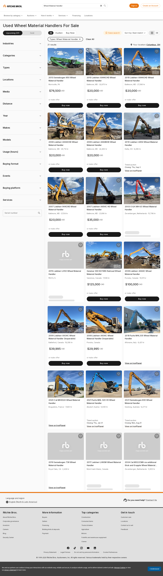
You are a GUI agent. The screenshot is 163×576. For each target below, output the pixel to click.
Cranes (84, 542)
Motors (84, 534)
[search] (39, 213)
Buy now (66, 105)
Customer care (126, 517)
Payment (45, 534)
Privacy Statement (50, 552)
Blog (4, 534)
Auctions (30, 16)
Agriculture (85, 529)
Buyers (44, 517)
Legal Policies (65, 552)
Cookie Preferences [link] (110, 552)
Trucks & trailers (87, 525)
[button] (112, 33)
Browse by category (12, 16)
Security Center (8, 538)
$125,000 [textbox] (93, 284)
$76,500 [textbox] (55, 90)
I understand (154, 569)
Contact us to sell (127, 525)
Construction (86, 517)
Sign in (134, 6)
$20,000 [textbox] (93, 90)
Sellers (44, 521)
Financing (76, 16)
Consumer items (87, 521)
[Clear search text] (101, 5)
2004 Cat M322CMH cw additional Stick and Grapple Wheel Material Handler (140, 465)
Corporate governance (11, 521)
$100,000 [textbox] (131, 284)
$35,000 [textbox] (93, 219)
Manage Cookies (120, 567)
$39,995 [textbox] (55, 348)
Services (62, 16)
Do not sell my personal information (86, 552)
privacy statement (10, 570)
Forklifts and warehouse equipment (94, 538)
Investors (6, 525)
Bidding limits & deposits (51, 529)
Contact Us (151, 500)
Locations (88, 16)
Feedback (124, 529)
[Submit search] (104, 5)
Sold (32, 33)
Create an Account (150, 6)
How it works (46, 16)
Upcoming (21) (12, 33)
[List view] (157, 33)
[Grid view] (152, 33)
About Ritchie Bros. (9, 517)
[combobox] (135, 33)
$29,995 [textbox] (93, 348)
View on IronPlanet (133, 170)
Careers (5, 529)
